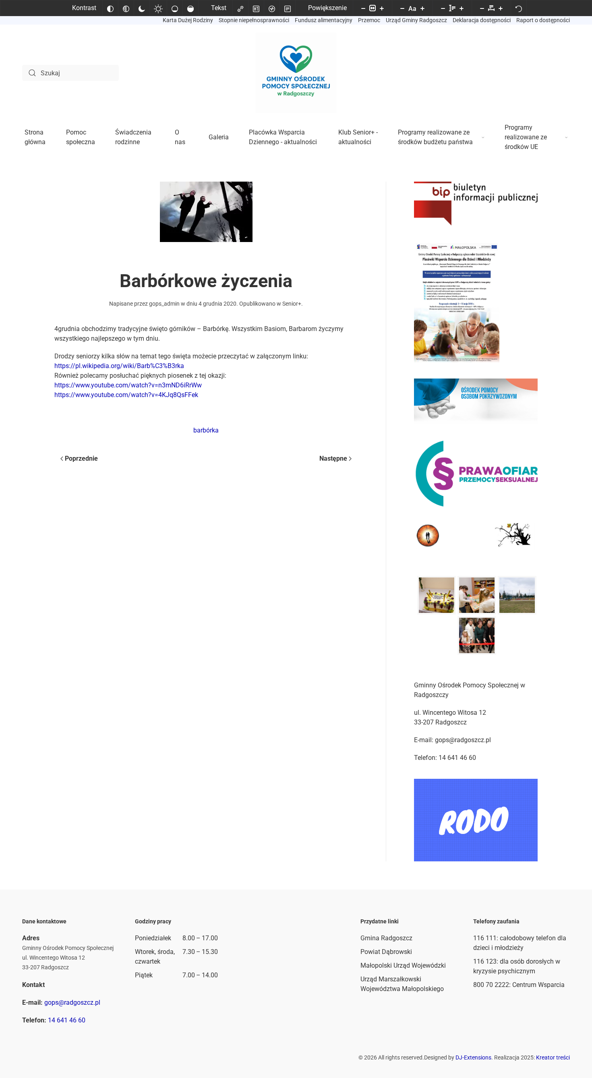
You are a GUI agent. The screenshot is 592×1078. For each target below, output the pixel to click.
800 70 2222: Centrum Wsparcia (519, 985)
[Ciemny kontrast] (142, 8)
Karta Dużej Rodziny (188, 20)
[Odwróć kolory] (110, 8)
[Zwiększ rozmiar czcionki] (422, 8)
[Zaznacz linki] (240, 8)
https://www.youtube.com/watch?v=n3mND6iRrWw (128, 385)
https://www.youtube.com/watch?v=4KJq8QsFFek (126, 395)
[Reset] (519, 8)
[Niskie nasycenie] (175, 8)
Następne (333, 458)
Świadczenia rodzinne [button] (133, 137)
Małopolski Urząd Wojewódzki (403, 965)
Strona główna (35, 137)
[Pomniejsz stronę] (363, 8)
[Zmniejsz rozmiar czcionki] (402, 8)
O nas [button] (180, 137)
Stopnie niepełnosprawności (254, 20)
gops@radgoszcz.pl (72, 1002)
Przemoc (369, 20)
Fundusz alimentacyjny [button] (323, 20)
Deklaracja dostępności (482, 20)
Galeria (219, 137)
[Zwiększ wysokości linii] (461, 8)
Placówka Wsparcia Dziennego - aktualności (283, 137)
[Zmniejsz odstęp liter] (482, 8)
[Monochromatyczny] (126, 8)
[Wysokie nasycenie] (190, 8)
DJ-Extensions (473, 1057)
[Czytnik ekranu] (272, 8)
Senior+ (291, 303)
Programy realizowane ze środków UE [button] (526, 137)
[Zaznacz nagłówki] (256, 8)
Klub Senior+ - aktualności (358, 137)
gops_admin (164, 303)
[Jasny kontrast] (158, 8)
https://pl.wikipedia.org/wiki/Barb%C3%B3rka (119, 366)
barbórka (206, 430)
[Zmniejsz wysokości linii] (443, 8)
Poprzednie (81, 458)
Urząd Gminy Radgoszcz (416, 20)
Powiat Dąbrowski (386, 952)
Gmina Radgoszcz (386, 938)
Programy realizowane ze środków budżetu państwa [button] (435, 137)
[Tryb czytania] (287, 8)
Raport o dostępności (543, 20)
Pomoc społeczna (80, 137)
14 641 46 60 (66, 1020)
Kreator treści (553, 1057)
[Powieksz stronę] (382, 8)
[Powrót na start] (296, 73)
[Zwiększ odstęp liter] (501, 8)
